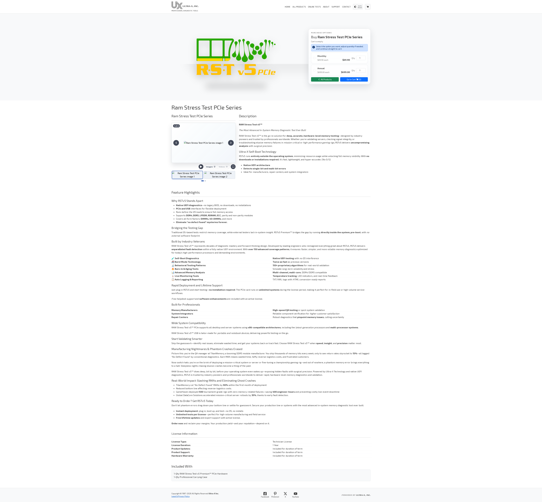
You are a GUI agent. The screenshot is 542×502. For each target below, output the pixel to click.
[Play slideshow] (201, 166)
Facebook (265, 497)
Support (336, 7)
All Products (299, 7)
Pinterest (275, 497)
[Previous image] (176, 143)
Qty (353, 58)
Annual (321, 68)
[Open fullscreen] (233, 166)
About (326, 7)
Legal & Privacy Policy (180, 496)
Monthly (321, 56)
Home (287, 7)
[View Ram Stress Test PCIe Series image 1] (203, 142)
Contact (346, 7)
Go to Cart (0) (354, 79)
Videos (223, 167)
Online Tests (314, 7)
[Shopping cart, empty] (368, 7)
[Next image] (231, 143)
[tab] (187, 175)
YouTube (295, 497)
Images (210, 167)
